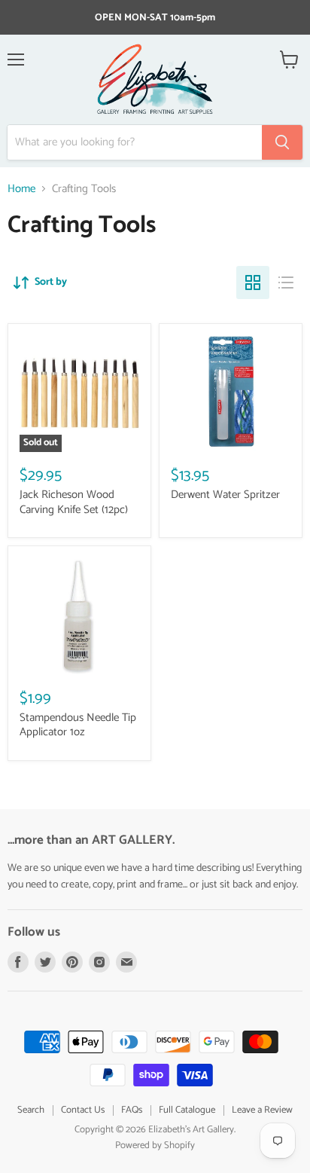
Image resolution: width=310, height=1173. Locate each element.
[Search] (282, 142)
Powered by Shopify (155, 1145)
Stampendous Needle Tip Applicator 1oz (78, 725)
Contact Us (83, 1110)
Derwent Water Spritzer (225, 494)
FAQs (131, 1110)
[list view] (285, 282)
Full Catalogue (187, 1110)
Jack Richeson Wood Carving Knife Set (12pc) (74, 502)
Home (21, 188)
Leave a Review (262, 1110)
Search (30, 1110)
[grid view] (252, 282)
